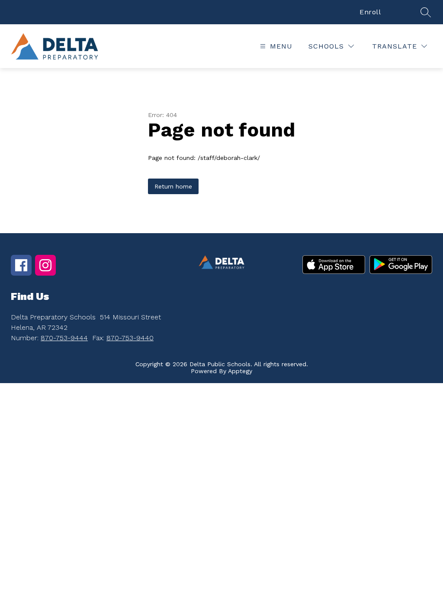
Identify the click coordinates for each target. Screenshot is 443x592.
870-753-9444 (64, 338)
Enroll (370, 12)
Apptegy (240, 371)
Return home (173, 186)
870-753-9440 (130, 338)
